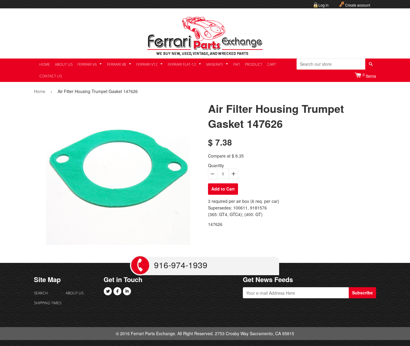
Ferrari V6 (87, 64)
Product (253, 64)
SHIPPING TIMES (47, 302)
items (369, 75)
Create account (357, 5)
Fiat (236, 64)
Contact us (50, 76)
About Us (64, 64)
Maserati (215, 64)
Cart (271, 64)
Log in (323, 5)
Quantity (216, 165)
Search (41, 293)
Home (44, 64)
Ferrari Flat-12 (182, 64)
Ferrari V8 (117, 64)
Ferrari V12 (147, 64)
